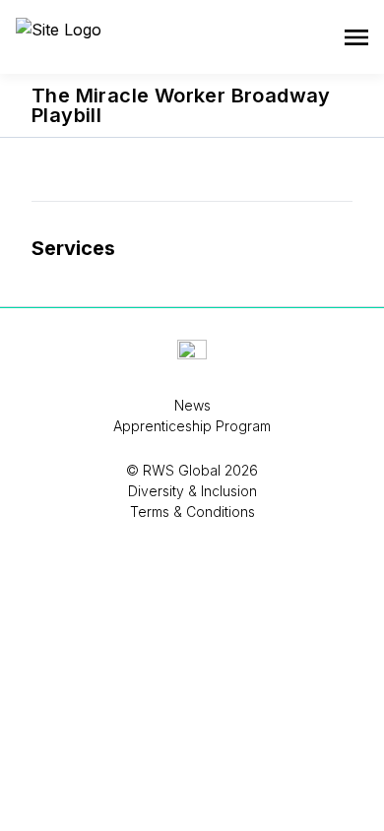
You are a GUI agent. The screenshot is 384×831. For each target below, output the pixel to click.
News (192, 405)
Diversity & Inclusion (192, 490)
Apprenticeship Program (192, 425)
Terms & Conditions (192, 511)
